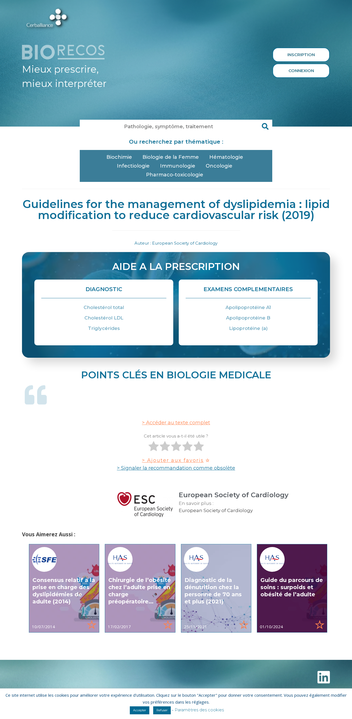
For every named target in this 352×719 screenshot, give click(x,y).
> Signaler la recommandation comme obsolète (176, 468)
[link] (64, 588)
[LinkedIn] (323, 677)
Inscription (301, 54)
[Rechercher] (265, 126)
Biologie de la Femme (170, 157)
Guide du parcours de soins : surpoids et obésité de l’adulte (291, 587)
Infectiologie (133, 166)
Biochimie (119, 157)
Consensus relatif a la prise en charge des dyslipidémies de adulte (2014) (63, 591)
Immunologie (177, 166)
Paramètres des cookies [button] (199, 709)
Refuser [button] (161, 710)
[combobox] (169, 126)
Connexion (301, 70)
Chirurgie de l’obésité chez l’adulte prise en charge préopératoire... (139, 591)
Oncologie (219, 166)
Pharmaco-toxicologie (174, 175)
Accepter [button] (139, 710)
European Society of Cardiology (216, 510)
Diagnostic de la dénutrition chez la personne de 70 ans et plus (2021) (213, 591)
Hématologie (226, 157)
